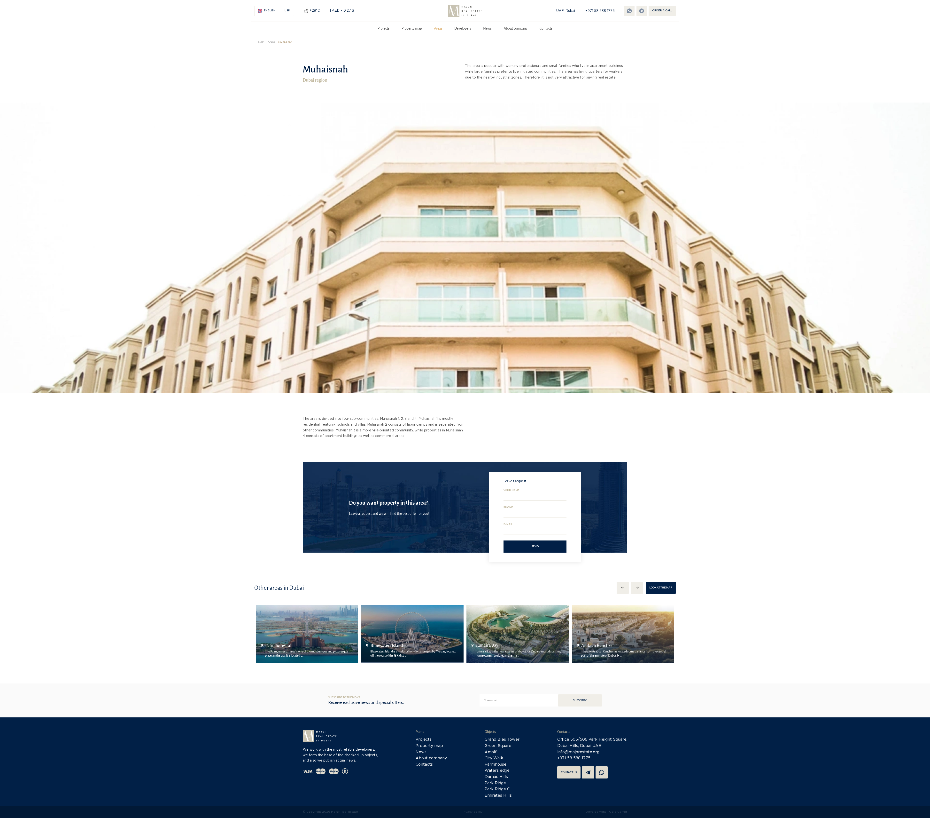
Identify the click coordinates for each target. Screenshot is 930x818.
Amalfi (491, 752)
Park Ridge (495, 783)
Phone (508, 508)
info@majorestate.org (578, 752)
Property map (412, 28)
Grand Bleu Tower (502, 739)
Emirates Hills (498, 795)
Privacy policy (472, 811)
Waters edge (497, 770)
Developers (462, 28)
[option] (307, 634)
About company (515, 28)
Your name (511, 491)
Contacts (546, 28)
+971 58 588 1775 (600, 10)
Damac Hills (496, 777)
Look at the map (660, 587)
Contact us (569, 772)
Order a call (662, 11)
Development (596, 811)
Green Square (498, 746)
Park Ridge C (497, 789)
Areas (438, 28)
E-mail (508, 525)
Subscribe (580, 700)
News (487, 28)
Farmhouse (495, 764)
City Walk (494, 758)
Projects (383, 28)
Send (535, 546)
